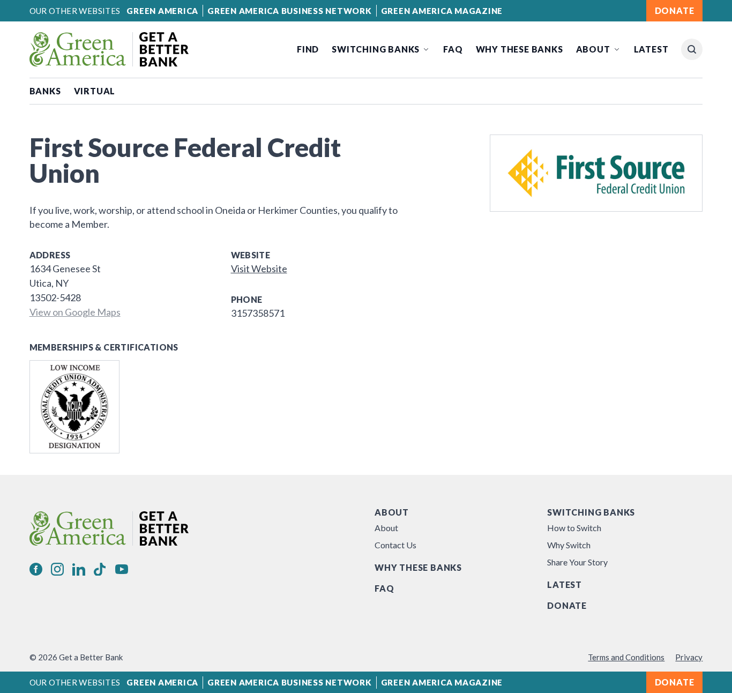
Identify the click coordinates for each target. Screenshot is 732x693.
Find (308, 49)
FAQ (452, 49)
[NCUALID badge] (74, 406)
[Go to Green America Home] (109, 49)
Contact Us (395, 545)
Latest (651, 49)
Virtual (95, 91)
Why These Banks (519, 49)
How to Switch (574, 528)
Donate (567, 605)
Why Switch (569, 545)
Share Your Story (577, 562)
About (593, 49)
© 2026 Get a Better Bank (76, 657)
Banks (45, 91)
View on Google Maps (75, 312)
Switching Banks (376, 49)
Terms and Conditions (626, 657)
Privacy (689, 657)
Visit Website (259, 268)
